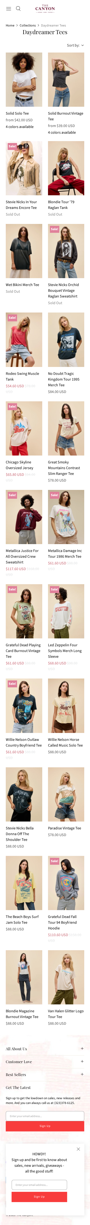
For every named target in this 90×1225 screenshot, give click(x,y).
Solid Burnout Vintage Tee (65, 116)
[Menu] (8, 8)
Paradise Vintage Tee (64, 828)
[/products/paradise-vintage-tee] (66, 794)
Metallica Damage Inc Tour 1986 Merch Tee (65, 553)
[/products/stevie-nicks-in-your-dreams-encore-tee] (24, 168)
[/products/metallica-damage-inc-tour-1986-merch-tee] (66, 517)
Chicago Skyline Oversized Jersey (19, 465)
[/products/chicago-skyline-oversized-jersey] (24, 428)
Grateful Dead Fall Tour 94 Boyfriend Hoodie (62, 922)
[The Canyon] (45, 9)
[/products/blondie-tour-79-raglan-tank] (66, 168)
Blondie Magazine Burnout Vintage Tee (22, 1013)
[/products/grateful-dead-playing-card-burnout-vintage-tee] (24, 611)
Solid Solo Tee (17, 113)
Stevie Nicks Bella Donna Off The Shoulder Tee (20, 834)
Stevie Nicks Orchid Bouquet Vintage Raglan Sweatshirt (63, 290)
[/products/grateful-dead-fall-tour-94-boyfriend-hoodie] (66, 883)
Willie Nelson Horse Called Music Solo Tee (65, 742)
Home (10, 25)
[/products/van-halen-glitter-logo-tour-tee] (66, 977)
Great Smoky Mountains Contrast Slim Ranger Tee (64, 468)
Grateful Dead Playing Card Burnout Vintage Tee (23, 650)
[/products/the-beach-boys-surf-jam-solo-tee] (24, 883)
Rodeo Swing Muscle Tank (22, 376)
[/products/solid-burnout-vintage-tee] (66, 80)
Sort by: (71, 45)
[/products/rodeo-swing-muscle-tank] (24, 340)
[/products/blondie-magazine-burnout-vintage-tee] (24, 977)
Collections (28, 25)
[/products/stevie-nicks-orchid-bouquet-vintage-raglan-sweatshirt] (66, 251)
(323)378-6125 (64, 1103)
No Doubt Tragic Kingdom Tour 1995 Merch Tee (63, 379)
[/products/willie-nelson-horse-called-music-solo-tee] (66, 706)
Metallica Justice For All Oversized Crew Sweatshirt (22, 556)
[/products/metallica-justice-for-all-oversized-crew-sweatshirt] (24, 517)
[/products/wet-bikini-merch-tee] (24, 251)
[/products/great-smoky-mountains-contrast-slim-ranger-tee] (66, 428)
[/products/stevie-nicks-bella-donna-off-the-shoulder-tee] (24, 794)
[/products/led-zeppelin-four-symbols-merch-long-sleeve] (66, 611)
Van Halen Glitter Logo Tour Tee (66, 1013)
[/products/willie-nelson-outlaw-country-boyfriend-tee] (24, 706)
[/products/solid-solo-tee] (24, 80)
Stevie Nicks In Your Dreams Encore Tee (21, 204)
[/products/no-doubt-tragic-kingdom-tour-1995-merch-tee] (66, 340)
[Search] (18, 8)
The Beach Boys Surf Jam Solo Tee (22, 919)
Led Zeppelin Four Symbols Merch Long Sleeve (65, 650)
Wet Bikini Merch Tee (22, 284)
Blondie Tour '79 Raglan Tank (61, 204)
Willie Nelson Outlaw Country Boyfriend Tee (24, 742)
